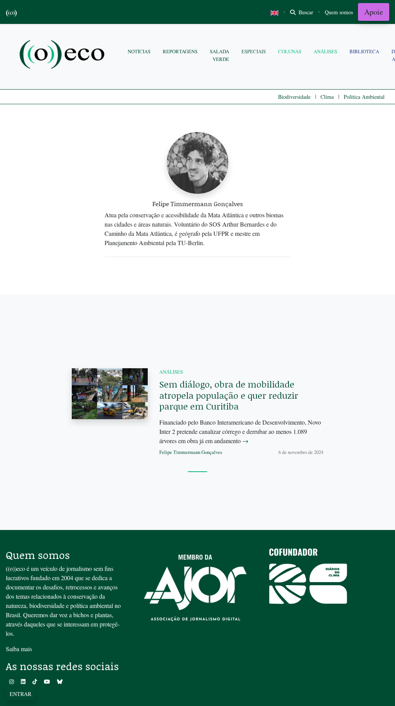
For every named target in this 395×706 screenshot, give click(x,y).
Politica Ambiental (364, 96)
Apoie (373, 12)
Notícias (139, 51)
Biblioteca (364, 51)
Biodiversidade (294, 96)
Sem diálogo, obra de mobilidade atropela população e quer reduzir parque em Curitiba (228, 395)
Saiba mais (19, 649)
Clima (327, 96)
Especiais (253, 51)
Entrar (20, 694)
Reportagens (180, 51)
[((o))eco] (64, 55)
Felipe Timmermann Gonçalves (190, 452)
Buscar (305, 12)
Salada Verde (219, 55)
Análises (325, 51)
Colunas (289, 51)
